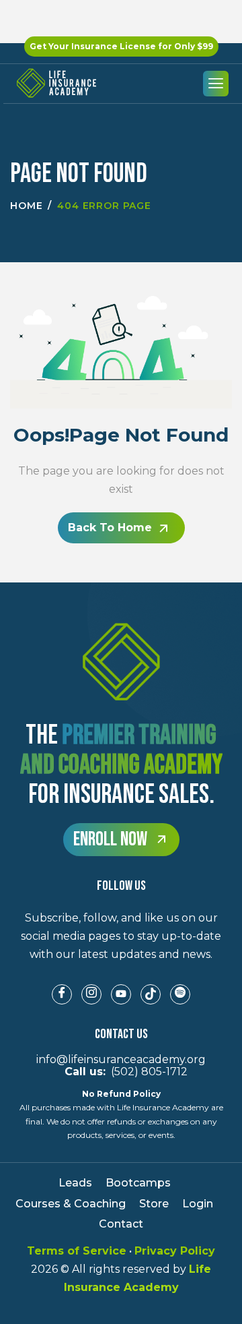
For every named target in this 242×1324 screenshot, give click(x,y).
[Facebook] (62, 994)
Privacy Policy (174, 1250)
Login (197, 1203)
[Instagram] (91, 994)
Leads (75, 1182)
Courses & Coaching (70, 1203)
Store (154, 1203)
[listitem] (121, 936)
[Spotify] (180, 994)
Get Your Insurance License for (121, 46)
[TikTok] (150, 994)
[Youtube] (121, 994)
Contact (121, 1223)
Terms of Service (76, 1250)
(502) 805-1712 (121, 1071)
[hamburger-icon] (216, 83)
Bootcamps (138, 1182)
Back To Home (110, 527)
